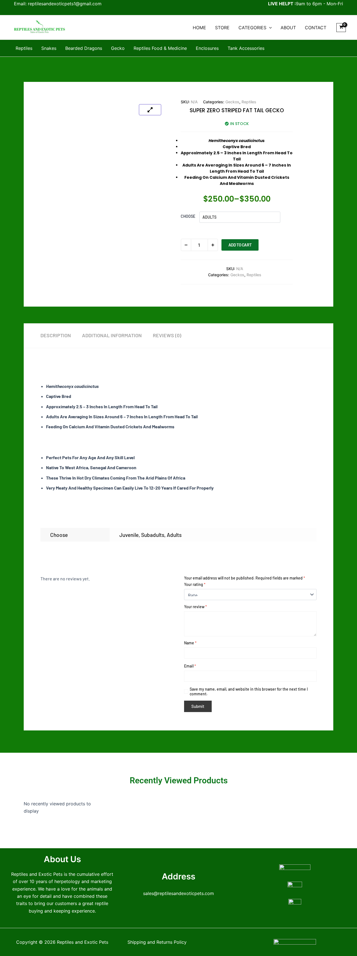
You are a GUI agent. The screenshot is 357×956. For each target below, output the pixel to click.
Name (190, 642)
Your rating (195, 584)
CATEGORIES (252, 27)
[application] (269, 27)
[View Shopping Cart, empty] (341, 27)
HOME (199, 27)
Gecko (118, 48)
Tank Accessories (246, 48)
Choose (188, 216)
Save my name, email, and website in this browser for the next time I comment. (249, 691)
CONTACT (315, 27)
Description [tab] (55, 335)
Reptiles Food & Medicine (160, 48)
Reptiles (24, 48)
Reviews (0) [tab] (167, 335)
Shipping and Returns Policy (157, 942)
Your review (195, 606)
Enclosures (207, 48)
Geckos (232, 101)
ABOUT (288, 27)
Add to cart (240, 244)
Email (190, 666)
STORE (222, 27)
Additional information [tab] (112, 335)
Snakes (48, 48)
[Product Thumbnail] (150, 109)
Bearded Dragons (83, 48)
